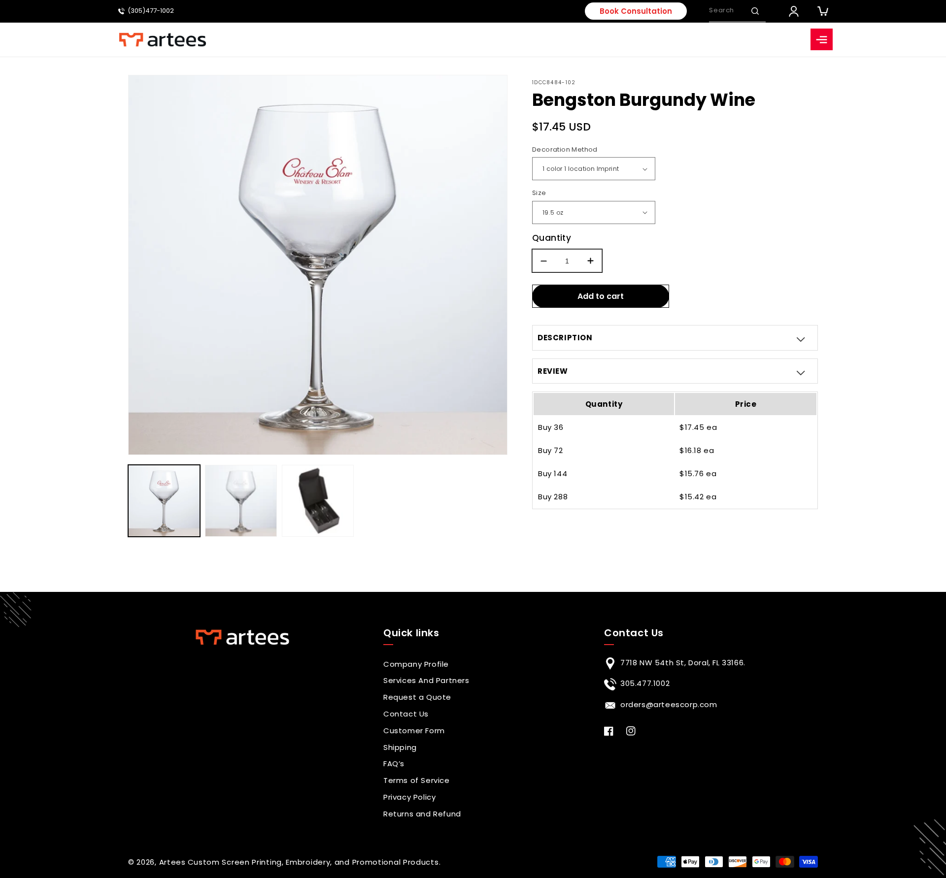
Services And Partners (426, 680)
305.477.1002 (645, 683)
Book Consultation (636, 11)
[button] (755, 11)
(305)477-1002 (151, 11)
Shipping (400, 747)
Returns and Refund (422, 814)
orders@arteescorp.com (668, 704)
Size (539, 192)
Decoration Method (565, 149)
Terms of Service (416, 780)
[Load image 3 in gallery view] (318, 501)
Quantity (551, 238)
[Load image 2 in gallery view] (241, 501)
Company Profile (416, 664)
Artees (172, 862)
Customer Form (414, 730)
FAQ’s (394, 763)
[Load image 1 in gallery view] (164, 501)
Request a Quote (417, 697)
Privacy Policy (409, 797)
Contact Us (406, 714)
